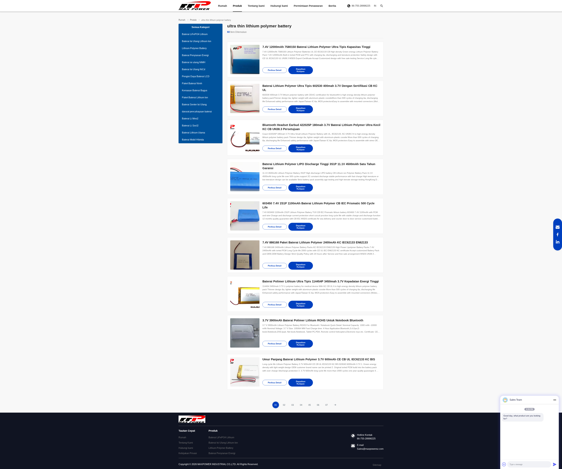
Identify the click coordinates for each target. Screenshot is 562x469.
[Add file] (504, 464)
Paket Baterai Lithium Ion (195, 97)
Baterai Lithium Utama (193, 132)
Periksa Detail (274, 70)
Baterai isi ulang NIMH (193, 62)
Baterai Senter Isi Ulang (194, 104)
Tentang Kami (186, 442)
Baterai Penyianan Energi (195, 55)
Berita (332, 5)
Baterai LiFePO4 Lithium (195, 34)
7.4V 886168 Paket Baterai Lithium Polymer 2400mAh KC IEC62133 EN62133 (315, 242)
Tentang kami (256, 5)
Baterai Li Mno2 (190, 118)
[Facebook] (558, 234)
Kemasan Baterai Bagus (194, 90)
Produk (237, 5)
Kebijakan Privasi (188, 453)
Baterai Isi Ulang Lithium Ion (196, 41)
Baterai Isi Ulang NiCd (193, 69)
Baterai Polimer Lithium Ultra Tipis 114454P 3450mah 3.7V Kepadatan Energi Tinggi (320, 281)
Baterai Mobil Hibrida (193, 139)
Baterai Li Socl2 (190, 125)
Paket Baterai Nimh (192, 83)
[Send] (554, 464)
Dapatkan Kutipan (300, 70)
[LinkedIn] (558, 242)
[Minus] (554, 400)
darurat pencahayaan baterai (197, 111)
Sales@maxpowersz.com (370, 449)
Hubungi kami (279, 5)
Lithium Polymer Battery (194, 48)
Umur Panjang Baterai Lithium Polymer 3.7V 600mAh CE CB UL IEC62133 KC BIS (318, 359)
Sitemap (377, 465)
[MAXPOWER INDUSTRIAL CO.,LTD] (195, 6)
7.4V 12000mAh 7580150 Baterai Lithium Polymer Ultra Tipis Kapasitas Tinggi (316, 46)
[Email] (558, 227)
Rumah (222, 5)
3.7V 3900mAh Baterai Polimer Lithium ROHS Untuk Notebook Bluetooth (312, 320)
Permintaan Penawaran (308, 5)
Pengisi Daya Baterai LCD (195, 76)
